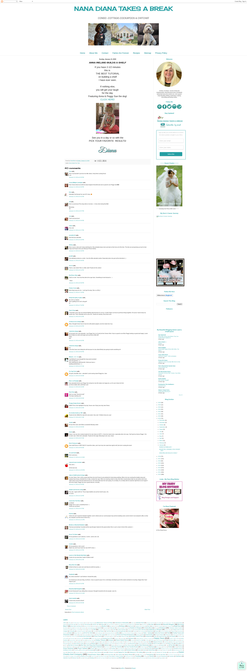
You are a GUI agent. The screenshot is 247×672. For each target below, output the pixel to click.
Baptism (138, 624)
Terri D (71, 265)
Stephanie (71, 574)
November (162, 422)
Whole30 (110, 658)
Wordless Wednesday (152, 658)
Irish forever (171, 640)
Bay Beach (144, 624)
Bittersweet (130, 626)
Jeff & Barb (67, 641)
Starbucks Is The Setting (136, 652)
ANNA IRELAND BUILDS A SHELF (168, 453)
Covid (94, 631)
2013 (159, 467)
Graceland (72, 638)
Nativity (113, 645)
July (160, 431)
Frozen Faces (97, 636)
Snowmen (77, 652)
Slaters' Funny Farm (163, 390)
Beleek (93, 626)
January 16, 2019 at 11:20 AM (77, 569)
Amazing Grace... (162, 385)
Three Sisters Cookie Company (116, 656)
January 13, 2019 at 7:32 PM (76, 292)
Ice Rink (147, 640)
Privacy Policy (161, 53)
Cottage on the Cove (177, 629)
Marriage (88, 643)
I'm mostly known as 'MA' (76, 413)
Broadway (65, 628)
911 (86, 622)
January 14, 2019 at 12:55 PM (77, 470)
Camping (83, 628)
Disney (156, 631)
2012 (159, 470)
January (161, 445)
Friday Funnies (176, 634)
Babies (102, 624)
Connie (71, 544)
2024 (159, 407)
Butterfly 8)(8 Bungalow (75, 588)
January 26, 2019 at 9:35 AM (76, 602)
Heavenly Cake (90, 640)
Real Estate (149, 648)
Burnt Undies (77, 628)
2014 (159, 465)
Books (148, 626)
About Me (93, 53)
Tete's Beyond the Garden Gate (166, 366)
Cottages (65, 631)
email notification (99, 633)
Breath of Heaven (168, 626)
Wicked (115, 658)
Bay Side (151, 624)
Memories (140, 643)
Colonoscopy (108, 629)
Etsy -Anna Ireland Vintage (128, 633)
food (143, 634)
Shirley (71, 245)
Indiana (152, 640)
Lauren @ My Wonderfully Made (77, 555)
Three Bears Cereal (102, 656)
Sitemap (147, 53)
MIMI (150, 643)
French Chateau (159, 634)
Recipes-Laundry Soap (166, 648)
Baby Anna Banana (110, 624)
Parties (75, 646)
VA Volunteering (163, 656)
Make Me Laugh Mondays (176, 641)
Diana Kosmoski (141, 631)
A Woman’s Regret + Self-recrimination (167, 356)
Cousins (89, 631)
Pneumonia (159, 646)
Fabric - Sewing (147, 633)
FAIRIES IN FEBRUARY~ (165, 447)
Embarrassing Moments (109, 633)
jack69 (71, 256)
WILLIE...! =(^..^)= (73, 357)
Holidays (111, 640)
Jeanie (71, 422)
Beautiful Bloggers (168, 624)
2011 (159, 472)
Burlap (70, 628)
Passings (81, 646)
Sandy (139, 650)
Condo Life (130, 629)
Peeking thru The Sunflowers (166, 384)
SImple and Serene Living (76, 489)
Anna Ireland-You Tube (74, 163)
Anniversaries (179, 622)
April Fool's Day (72, 624)
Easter (70, 633)
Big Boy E (104, 626)
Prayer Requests (68, 648)
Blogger (134, 668)
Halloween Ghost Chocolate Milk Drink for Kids (169, 361)
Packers (65, 646)
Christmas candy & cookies (175, 628)
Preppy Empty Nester (75, 403)
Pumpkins (113, 648)
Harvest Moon (73, 640)
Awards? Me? (96, 624)
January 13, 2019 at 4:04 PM (76, 220)
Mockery (164, 643)
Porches (180, 646)
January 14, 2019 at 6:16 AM (76, 387)
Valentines (178, 656)
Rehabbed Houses (67, 650)
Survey (175, 652)
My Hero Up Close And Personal (91, 645)
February (161, 443)
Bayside (158, 624)
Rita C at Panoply (73, 381)
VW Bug (86, 658)
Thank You (141, 654)
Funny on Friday (125, 636)
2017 (159, 458)
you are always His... (163, 367)
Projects (107, 648)
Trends (145, 656)
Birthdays (122, 626)
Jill (70, 201)
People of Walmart (97, 647)
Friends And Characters (85, 636)
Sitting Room (70, 652)
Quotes (135, 648)
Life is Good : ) (162, 342)
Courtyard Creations (81, 631)
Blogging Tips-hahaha (140, 626)
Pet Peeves (107, 646)
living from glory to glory (75, 297)
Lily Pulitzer (138, 641)
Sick (171, 650)
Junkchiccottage (73, 331)
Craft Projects (101, 631)
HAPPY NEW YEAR (174, 638)
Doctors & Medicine (164, 631)
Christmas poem (66, 629)
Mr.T (66, 645)
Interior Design (159, 640)
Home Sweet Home (122, 640)
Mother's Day (170, 643)
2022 (159, 411)
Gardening (148, 636)
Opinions (180, 645)
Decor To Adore (73, 534)
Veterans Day (75, 658)
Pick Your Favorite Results (131, 647)
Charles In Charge (135, 628)
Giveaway (180, 636)
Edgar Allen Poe (78, 633)
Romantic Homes (130, 650)
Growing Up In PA (107, 638)
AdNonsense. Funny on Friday (104, 622)
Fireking (138, 634)
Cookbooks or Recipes (155, 629)
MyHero (107, 645)
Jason (182, 640)
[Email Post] (95, 160)
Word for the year (142, 658)
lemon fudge (110, 641)
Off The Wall (172, 645)
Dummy (64, 633)
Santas (144, 650)
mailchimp (166, 641)
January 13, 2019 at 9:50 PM (76, 351)
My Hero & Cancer (73, 645)
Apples (64, 624)
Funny (117, 636)
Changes (126, 628)
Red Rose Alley (73, 275)
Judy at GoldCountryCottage (77, 475)
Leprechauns (117, 641)
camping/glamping (91, 628)
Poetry (170, 647)
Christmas (162, 628)
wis (125, 658)
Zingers (160, 658)
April (160, 438)
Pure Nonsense (121, 648)
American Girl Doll (151, 622)
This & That (93, 656)
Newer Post (68, 609)
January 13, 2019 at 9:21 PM (76, 326)
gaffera (122, 668)
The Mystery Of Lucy (84, 656)
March (161, 440)
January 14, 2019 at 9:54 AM (76, 447)
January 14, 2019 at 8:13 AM (76, 407)
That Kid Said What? (161, 654)
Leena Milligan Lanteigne (75, 182)
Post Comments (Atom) (78, 612)
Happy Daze (159, 638)
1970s (69, 622)
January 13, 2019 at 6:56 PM (76, 283)
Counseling (72, 631)
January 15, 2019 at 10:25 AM (77, 539)
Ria (96, 650)
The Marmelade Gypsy (164, 371)
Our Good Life (162, 335)
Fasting (75, 634)
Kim (70, 192)
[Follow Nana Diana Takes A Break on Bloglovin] (164, 296)
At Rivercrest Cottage (75, 321)
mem (127, 643)
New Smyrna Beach (130, 645)
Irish (165, 640)
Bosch (153, 626)
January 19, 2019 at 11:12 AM (77, 593)
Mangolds (65, 643)
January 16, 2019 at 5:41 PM (76, 583)
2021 (159, 414)
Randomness (141, 648)
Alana (133, 622)
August (161, 429)
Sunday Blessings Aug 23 (164, 391)
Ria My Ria (102, 650)
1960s (64, 622)
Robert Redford (110, 650)
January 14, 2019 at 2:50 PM (76, 484)
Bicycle (98, 626)
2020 (159, 416)
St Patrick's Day (112, 652)
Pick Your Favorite (116, 647)
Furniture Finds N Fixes (137, 636)
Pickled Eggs (144, 646)
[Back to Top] (242, 665)
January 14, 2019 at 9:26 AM (76, 427)
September (162, 427)
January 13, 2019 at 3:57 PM (76, 211)
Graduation (79, 638)
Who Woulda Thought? (163, 380)
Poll (175, 646)
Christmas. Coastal (76, 629)
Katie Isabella (72, 598)
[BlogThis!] (100, 161)
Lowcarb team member (75, 462)
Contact (105, 53)
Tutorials (151, 656)
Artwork (79, 624)
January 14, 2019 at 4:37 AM (76, 366)
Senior (159, 650)
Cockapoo (101, 629)
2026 (159, 402)
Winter (120, 658)
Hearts (83, 640)
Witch (135, 658)
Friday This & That (73, 636)
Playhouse (151, 647)
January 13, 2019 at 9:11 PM (76, 316)
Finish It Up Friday (111, 634)
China (156, 628)
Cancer (99, 628)
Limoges (144, 641)
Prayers (93, 648)
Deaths (129, 631)
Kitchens (82, 641)
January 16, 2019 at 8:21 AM (76, 559)
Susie (70, 432)
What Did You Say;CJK (101, 658)
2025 (159, 404)
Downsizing (179, 631)
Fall (168, 633)
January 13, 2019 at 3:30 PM (76, 187)
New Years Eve (155, 645)
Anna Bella (159, 622)
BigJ (111, 626)
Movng (182, 643)
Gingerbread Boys (162, 636)
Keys (77, 641)
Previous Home (100, 648)
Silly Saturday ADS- (178, 650)
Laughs (103, 641)
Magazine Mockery (157, 641)
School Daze (151, 650)
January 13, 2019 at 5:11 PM (76, 270)
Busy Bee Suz (73, 564)
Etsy (118, 633)
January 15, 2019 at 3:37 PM (76, 550)
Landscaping (97, 641)
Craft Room (109, 631)
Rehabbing (76, 650)
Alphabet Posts (140, 622)
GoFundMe (65, 638)
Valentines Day (66, 658)
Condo (114, 629)
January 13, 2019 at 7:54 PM (76, 305)
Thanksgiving (149, 654)
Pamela (71, 513)
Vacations (171, 656)
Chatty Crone (72, 288)
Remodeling (90, 650)
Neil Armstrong (120, 645)
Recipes (136, 53)
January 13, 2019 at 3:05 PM (76, 177)
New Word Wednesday (143, 645)
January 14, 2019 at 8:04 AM (76, 398)
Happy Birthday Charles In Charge (144, 638)
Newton (162, 645)
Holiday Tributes (100, 640)
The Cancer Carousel (173, 654)
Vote (81, 658)
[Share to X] (102, 161)
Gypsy (122, 638)
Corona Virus (168, 629)
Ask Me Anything (87, 624)
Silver (64, 652)
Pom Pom (71, 392)
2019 (159, 418)
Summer (147, 652)
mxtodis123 (72, 235)
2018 (159, 456)
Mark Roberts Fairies (79, 643)
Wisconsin (130, 658)
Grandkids (86, 638)
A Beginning (91, 622)
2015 (159, 463)
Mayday (103, 643)
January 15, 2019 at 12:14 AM (77, 529)
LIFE (123, 641)
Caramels (106, 628)
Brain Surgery (159, 626)
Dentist (134, 631)
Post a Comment (71, 606)
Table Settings (118, 654)
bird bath (115, 626)
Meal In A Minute (120, 643)
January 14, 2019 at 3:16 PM (76, 495)
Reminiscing (83, 650)
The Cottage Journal (72, 656)
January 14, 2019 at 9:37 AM (76, 438)
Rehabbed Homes (177, 648)
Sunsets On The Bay (162, 652)
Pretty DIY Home (162, 360)
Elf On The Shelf (88, 633)
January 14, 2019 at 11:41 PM (77, 519)
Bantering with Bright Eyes (128, 624)
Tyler (157, 656)
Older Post (147, 609)
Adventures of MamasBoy (122, 622)
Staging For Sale (122, 652)
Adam (70, 225)
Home (82, 53)
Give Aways (172, 636)
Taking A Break (128, 654)
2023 (159, 409)
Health (79, 640)
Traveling (138, 656)
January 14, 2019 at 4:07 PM (76, 508)
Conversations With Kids (140, 629)
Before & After (87, 626)
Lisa (70, 171)
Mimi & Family (156, 643)
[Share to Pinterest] (106, 161)
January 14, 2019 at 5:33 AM (76, 375)
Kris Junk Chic (89, 641)
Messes (145, 643)
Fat (79, 634)
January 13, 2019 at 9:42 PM (76, 340)
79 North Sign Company (78, 622)
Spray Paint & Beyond (96, 652)
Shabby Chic (165, 650)
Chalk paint (112, 628)
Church (89, 629)
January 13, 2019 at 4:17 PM (76, 230)
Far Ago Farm (73, 371)
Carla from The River (74, 500)
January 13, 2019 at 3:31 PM (76, 196)
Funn (113, 636)
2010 (159, 474)
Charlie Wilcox (148, 628)
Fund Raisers (107, 636)
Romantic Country (120, 650)
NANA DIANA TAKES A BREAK (123, 8)
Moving (177, 643)
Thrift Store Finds (129, 656)
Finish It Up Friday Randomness (125, 634)
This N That (72, 310)
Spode (87, 652)
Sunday (160, 343)
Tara (136, 654)
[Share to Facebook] (104, 161)
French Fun (168, 634)
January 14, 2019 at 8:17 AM (76, 417)
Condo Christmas (122, 629)
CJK (94, 629)
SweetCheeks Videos (94, 654)
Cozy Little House (163, 354)
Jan (70, 216)
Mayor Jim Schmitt (111, 643)
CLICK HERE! (107, 99)
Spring (104, 652)
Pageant (70, 646)
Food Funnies (149, 634)
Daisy (115, 631)
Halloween (131, 638)
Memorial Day (133, 643)
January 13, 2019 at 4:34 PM (76, 251)
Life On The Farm (130, 641)
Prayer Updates (82, 648)
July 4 (73, 641)
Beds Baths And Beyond (76, 626)
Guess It (117, 638)
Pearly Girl (87, 646)
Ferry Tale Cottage (100, 634)
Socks (83, 652)
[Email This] (98, 161)
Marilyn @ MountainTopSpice (77, 525)
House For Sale (139, 640)
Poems (165, 646)
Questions (129, 648)
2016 (159, 461)
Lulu (149, 642)
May (160, 436)
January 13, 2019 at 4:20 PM (76, 239)
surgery (170, 652)
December (162, 420)
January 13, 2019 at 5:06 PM (76, 260)
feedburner (92, 634)
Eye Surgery (138, 633)
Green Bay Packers (96, 638)
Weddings (92, 658)
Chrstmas (84, 629)
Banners (119, 624)
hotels (132, 640)
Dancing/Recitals (122, 631)
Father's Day (85, 634)
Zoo (165, 658)
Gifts (155, 636)
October (161, 425)
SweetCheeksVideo (108, 654)
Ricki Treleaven (73, 443)
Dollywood (173, 631)
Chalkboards (119, 628)
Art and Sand (72, 452)
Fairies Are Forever (121, 53)
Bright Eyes (177, 626)
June (160, 434)
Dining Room (150, 631)
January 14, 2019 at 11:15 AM (77, 457)
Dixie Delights (162, 347)
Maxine (93, 643)
